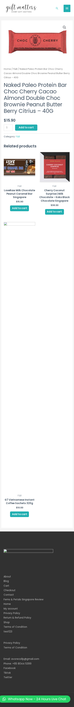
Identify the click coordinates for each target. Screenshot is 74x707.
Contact (9, 595)
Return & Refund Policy (17, 617)
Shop (7, 622)
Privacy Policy (12, 613)
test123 (8, 631)
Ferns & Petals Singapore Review (23, 599)
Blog (6, 581)
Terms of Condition (15, 627)
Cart (6, 586)
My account (11, 608)
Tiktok (7, 673)
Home (7, 68)
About (7, 576)
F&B (15, 68)
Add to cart (26, 127)
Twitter (8, 677)
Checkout (9, 590)
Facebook (10, 668)
